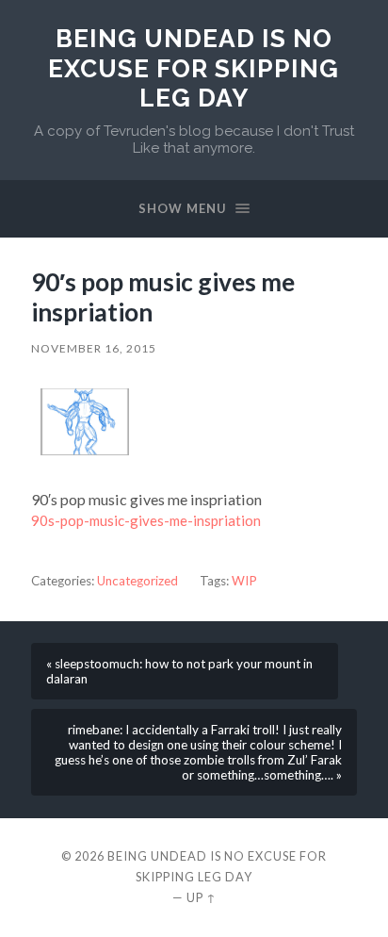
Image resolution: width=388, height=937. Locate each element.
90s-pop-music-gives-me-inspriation (146, 520)
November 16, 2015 (93, 348)
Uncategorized (137, 580)
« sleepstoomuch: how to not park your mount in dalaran (179, 671)
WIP (244, 580)
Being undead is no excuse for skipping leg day (193, 68)
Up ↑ (201, 897)
